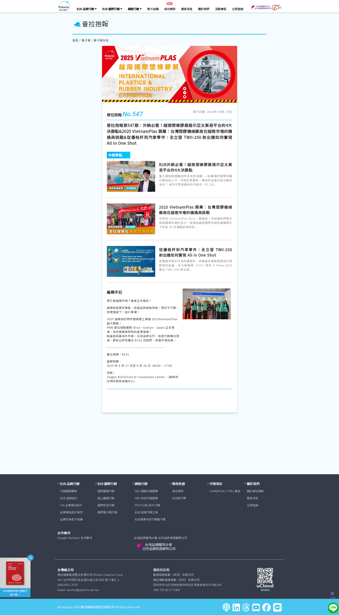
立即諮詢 (237, 9)
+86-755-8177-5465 (166, 590)
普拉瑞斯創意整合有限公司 (97, 607)
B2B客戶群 (179, 498)
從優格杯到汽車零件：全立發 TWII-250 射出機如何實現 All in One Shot (195, 252)
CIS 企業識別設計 (71, 505)
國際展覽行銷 (105, 491)
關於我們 (203, 9)
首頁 (75, 40)
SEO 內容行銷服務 (146, 498)
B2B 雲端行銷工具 (146, 512)
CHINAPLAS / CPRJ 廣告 (225, 491)
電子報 (86, 40)
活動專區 (220, 9)
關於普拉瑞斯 (255, 491)
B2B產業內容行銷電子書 (150, 519)
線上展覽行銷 (105, 498)
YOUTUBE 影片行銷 (147, 505)
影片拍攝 (153, 9)
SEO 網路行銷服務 (146, 491)
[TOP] (334, 594)
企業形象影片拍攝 (71, 519)
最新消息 (186, 9)
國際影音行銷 (105, 505)
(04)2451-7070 (67, 585)
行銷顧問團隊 (68, 491)
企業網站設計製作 (71, 512)
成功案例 (170, 9)
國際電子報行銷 (107, 512)
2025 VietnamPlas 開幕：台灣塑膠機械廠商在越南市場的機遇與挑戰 (195, 209)
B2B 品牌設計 (69, 498)
